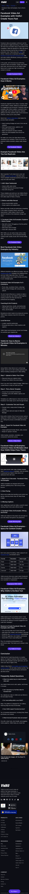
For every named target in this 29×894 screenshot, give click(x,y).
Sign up (22, 2)
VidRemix (3, 831)
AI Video (3, 820)
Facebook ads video (6, 273)
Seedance (18, 846)
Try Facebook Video (14, 242)
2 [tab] (12, 768)
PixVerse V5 (18, 858)
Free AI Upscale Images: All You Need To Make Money (13, 757)
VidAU (20, 52)
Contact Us (3, 883)
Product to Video (4, 834)
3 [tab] (14, 768)
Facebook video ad (9, 471)
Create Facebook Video (14, 74)
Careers (2, 877)
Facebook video (5, 554)
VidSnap (3, 829)
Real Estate (18, 830)
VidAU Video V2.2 (20, 862)
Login (17, 2)
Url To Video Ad (4, 836)
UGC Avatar (3, 824)
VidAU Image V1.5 (20, 860)
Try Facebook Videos (14, 147)
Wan (17, 853)
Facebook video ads (10, 176)
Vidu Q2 (17, 865)
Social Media (19, 823)
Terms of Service (4, 855)
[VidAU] (4, 2)
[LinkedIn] (1, 799)
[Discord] (18, 799)
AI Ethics (3, 850)
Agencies (18, 827)
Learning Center (4, 848)
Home (3, 5)
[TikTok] (15, 799)
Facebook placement (15, 634)
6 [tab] (18, 768)
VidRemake (3, 827)
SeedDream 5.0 (19, 848)
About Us (3, 874)
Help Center (3, 846)
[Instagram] (10, 799)
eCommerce (19, 820)
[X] (12, 799)
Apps (2, 886)
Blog (8, 5)
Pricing (2, 881)
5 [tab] (16, 768)
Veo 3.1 (17, 867)
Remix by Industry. (14, 336)
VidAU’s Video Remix (12, 118)
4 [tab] (15, 768)
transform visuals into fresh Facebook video (12, 55)
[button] (14, 891)
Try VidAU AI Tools (14, 649)
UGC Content (18, 825)
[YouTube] (4, 799)
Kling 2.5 (17, 855)
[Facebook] (7, 799)
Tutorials (13, 5)
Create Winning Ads (14, 521)
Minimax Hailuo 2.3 (20, 850)
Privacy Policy (4, 853)
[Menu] (26, 2)
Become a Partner (5, 879)
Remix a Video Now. (14, 441)
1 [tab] (11, 768)
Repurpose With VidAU (14, 584)
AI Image (3, 822)
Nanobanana (18, 843)
